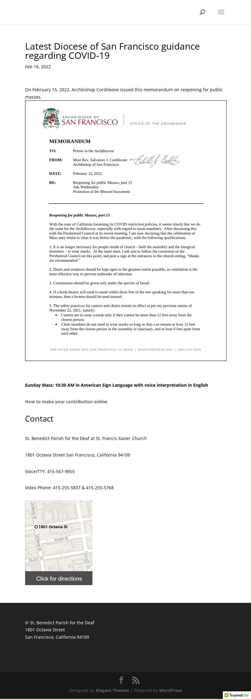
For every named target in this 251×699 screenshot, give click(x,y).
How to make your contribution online (66, 401)
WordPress (170, 690)
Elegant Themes (112, 690)
